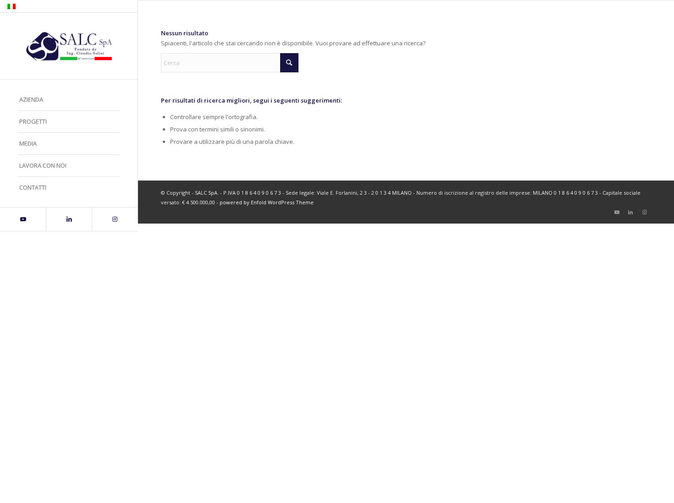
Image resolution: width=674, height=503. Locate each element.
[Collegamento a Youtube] (23, 219)
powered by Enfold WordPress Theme (267, 202)
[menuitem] (69, 100)
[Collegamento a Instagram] (115, 219)
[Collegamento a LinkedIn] (69, 219)
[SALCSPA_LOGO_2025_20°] (68, 46)
